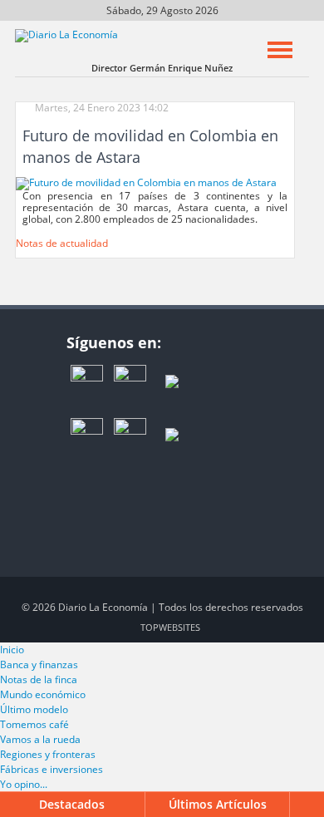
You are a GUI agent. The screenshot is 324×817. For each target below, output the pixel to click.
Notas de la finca (38, 679)
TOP (170, 627)
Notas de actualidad (62, 243)
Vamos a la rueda (40, 739)
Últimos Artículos (218, 804)
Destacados (72, 804)
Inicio (12, 649)
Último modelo (34, 709)
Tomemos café (34, 724)
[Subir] (308, 804)
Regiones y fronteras (48, 754)
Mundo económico (43, 694)
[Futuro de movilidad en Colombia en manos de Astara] (146, 182)
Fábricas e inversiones (51, 769)
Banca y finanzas (39, 664)
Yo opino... (23, 784)
